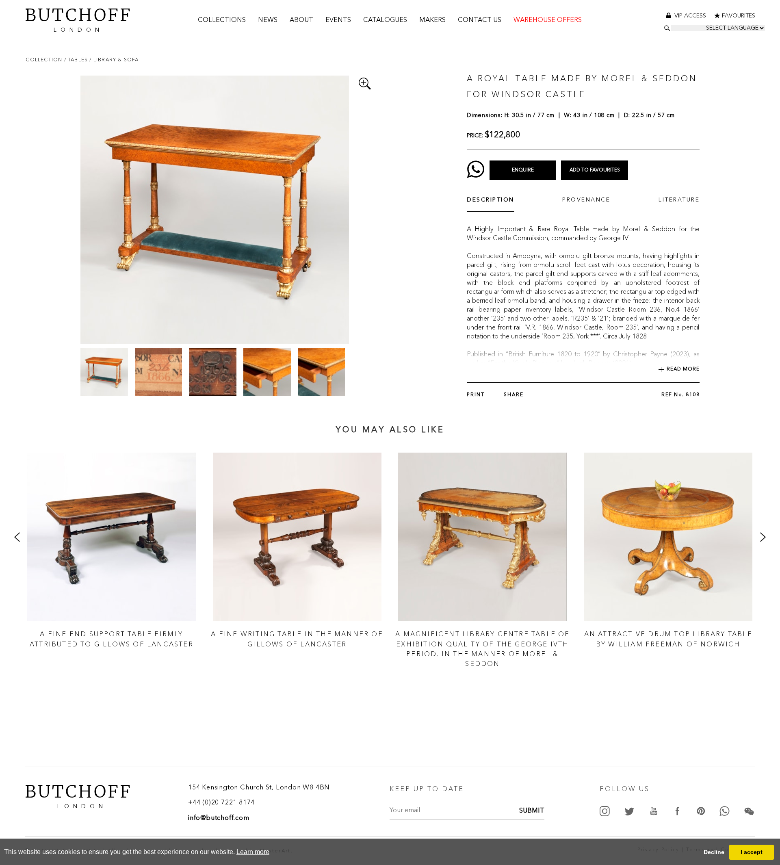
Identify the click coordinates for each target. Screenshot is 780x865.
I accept (752, 852)
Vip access (691, 16)
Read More (683, 369)
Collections (222, 20)
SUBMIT (531, 811)
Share (514, 394)
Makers (432, 20)
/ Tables (77, 59)
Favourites (738, 16)
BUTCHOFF (78, 18)
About (301, 20)
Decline (714, 852)
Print (476, 394)
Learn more (252, 851)
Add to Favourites (595, 170)
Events (338, 20)
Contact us (479, 20)
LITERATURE (679, 200)
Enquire (523, 170)
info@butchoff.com (218, 818)
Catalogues (385, 20)
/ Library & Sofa (114, 59)
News (267, 20)
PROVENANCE (586, 200)
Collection (45, 59)
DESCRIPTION (490, 200)
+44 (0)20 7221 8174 (221, 803)
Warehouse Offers (548, 20)
